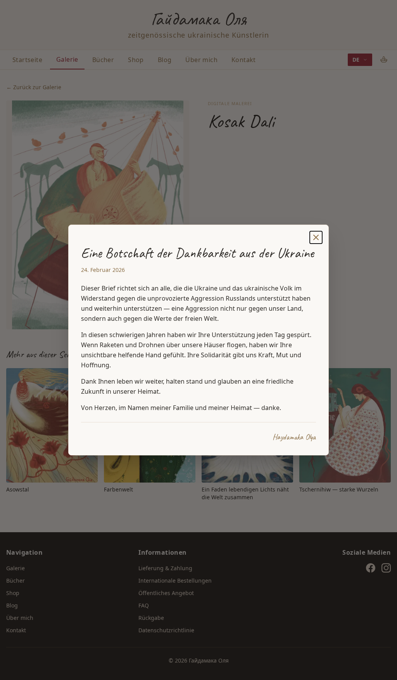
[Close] (316, 237)
